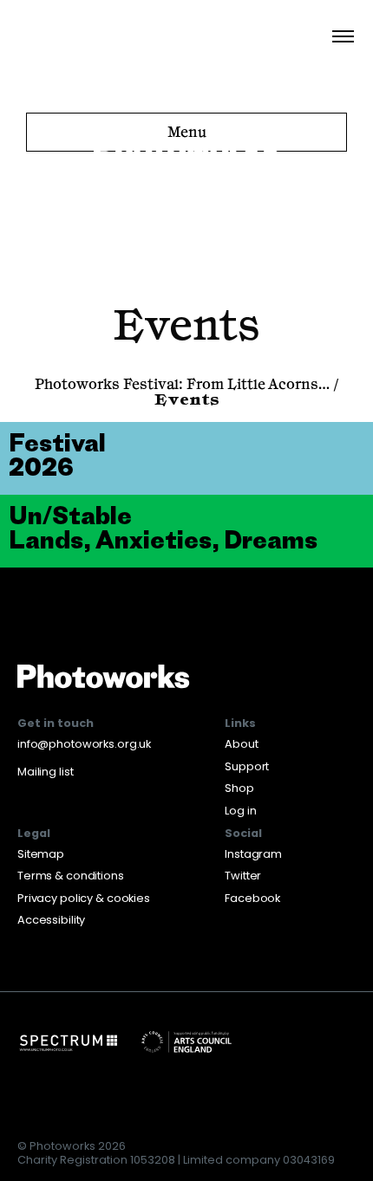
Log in (240, 810)
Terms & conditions (70, 875)
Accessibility (51, 919)
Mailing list (45, 771)
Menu (186, 132)
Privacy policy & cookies (83, 898)
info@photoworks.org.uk (84, 744)
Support (247, 766)
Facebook (252, 898)
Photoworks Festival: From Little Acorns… (182, 385)
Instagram (253, 854)
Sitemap (40, 854)
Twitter (243, 875)
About (241, 744)
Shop (239, 788)
